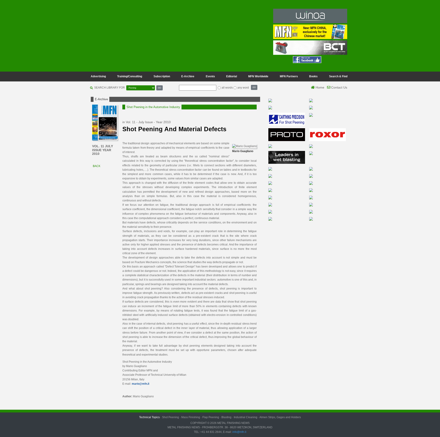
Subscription (162, 76)
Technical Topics (149, 417)
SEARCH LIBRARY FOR (109, 87)
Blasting (226, 417)
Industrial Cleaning (245, 417)
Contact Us (338, 87)
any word (243, 87)
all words (227, 87)
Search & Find (338, 76)
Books (313, 76)
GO (159, 87)
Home (319, 87)
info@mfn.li (239, 432)
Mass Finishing (190, 417)
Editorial (231, 76)
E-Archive (187, 76)
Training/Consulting (129, 76)
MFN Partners (289, 76)
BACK (96, 166)
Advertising (98, 76)
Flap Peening (210, 417)
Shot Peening (170, 417)
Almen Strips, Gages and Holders (280, 417)
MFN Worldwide (258, 76)
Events (210, 76)
